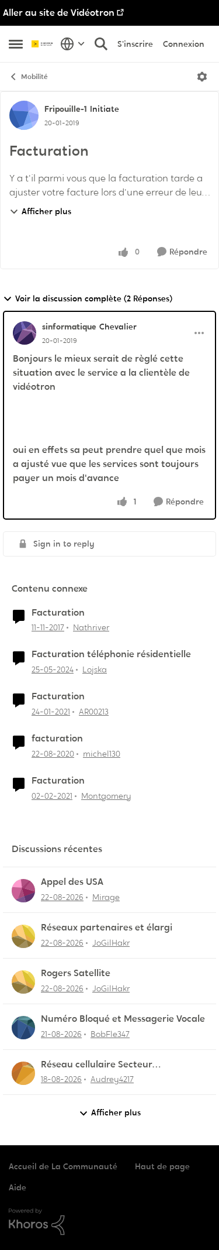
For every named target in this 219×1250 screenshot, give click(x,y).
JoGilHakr (111, 943)
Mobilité (34, 76)
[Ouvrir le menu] (202, 76)
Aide (17, 1187)
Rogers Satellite (75, 973)
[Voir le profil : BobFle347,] (23, 1027)
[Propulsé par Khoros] (109, 1221)
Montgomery (106, 796)
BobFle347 (110, 1034)
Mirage (106, 897)
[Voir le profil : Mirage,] (23, 890)
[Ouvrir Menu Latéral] (16, 44)
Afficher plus (46, 211)
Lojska (94, 669)
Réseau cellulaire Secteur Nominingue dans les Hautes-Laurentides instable (106, 1065)
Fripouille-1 (65, 109)
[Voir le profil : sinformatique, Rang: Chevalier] (24, 333)
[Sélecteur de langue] (72, 44)
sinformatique (69, 326)
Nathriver (91, 627)
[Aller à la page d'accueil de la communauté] (43, 43)
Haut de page (162, 1166)
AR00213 (94, 711)
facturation (57, 738)
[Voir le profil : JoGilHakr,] (23, 936)
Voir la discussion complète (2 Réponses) (93, 298)
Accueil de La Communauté (63, 1166)
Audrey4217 (112, 1079)
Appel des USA (72, 882)
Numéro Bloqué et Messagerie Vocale (123, 1019)
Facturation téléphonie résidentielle (111, 654)
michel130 (101, 753)
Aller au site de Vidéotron (58, 12)
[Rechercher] (101, 44)
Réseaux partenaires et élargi (106, 927)
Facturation (58, 613)
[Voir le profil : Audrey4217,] (23, 1073)
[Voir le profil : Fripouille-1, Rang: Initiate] (24, 115)
